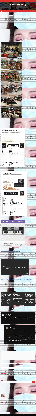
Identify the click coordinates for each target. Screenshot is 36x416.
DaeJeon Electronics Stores (7, 406)
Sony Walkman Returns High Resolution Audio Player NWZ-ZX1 (29, 295)
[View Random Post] (32, 11)
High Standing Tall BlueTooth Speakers (16, 295)
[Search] (34, 11)
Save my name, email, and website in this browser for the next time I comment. (14, 370)
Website (2, 366)
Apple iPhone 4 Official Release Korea (17, 279)
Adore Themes (27, 414)
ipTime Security (5, 409)
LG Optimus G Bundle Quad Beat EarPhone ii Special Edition (6, 295)
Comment (2, 350)
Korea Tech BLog (18, 4)
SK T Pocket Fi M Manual (7, 403)
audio (4, 284)
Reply (3, 321)
